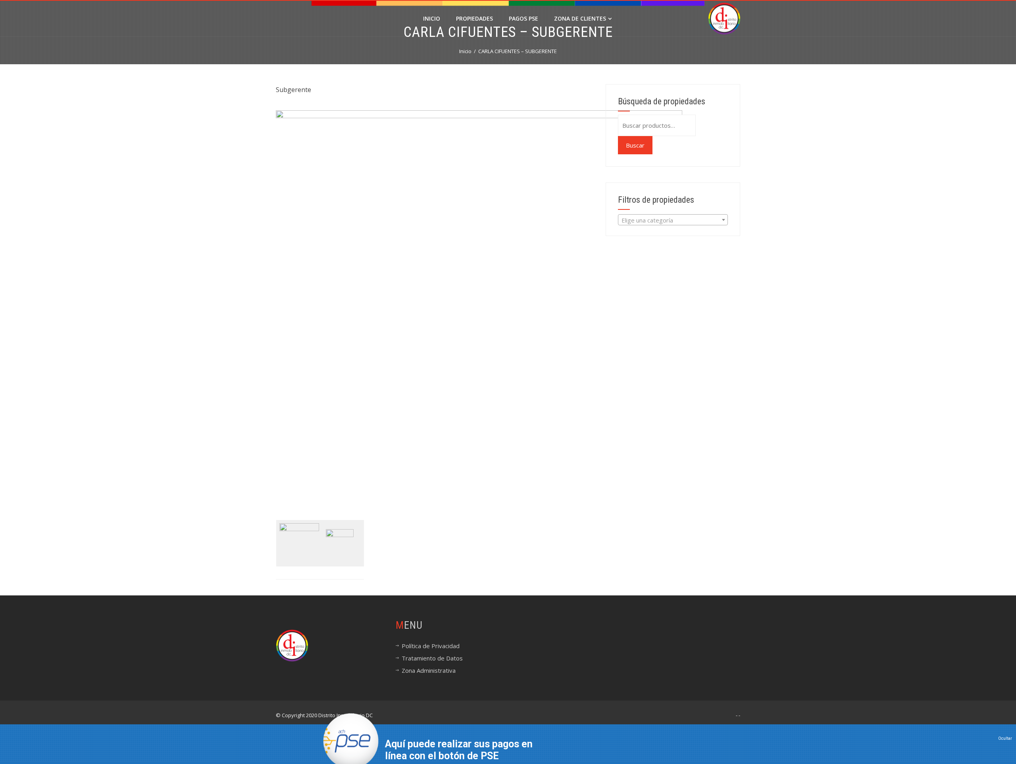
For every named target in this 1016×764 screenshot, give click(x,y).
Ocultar (1005, 738)
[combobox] (673, 219)
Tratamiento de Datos (432, 658)
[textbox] (672, 220)
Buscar (635, 145)
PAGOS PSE (523, 18)
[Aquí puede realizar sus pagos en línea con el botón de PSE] (350, 740)
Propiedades (474, 18)
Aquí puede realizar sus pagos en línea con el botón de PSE (459, 750)
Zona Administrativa (429, 670)
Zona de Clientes (580, 18)
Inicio (431, 18)
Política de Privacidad (431, 646)
